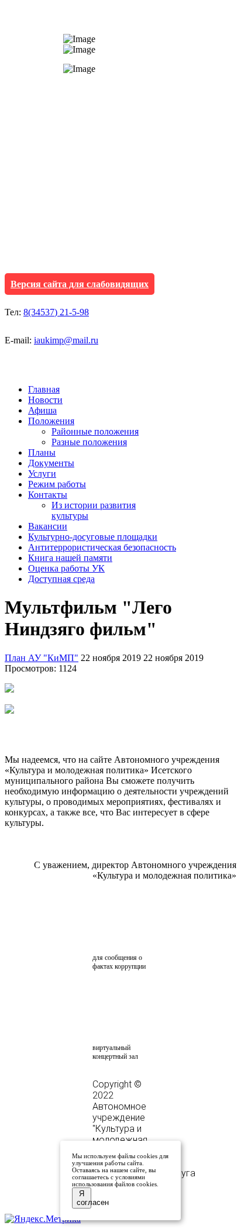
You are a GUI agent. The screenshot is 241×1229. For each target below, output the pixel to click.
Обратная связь (123, 929)
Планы (42, 452)
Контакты (47, 495)
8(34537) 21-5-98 (56, 312)
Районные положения (95, 431)
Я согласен (84, 1198)
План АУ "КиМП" (41, 658)
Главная (44, 389)
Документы (51, 463)
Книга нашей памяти (70, 558)
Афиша (42, 410)
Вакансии (47, 526)
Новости (45, 400)
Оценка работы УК (66, 568)
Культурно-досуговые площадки (92, 537)
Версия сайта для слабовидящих (80, 284)
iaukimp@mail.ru (66, 340)
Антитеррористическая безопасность (102, 547)
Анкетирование (146, 995)
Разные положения (89, 442)
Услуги (42, 473)
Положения (51, 421)
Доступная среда (61, 579)
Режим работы (57, 484)
